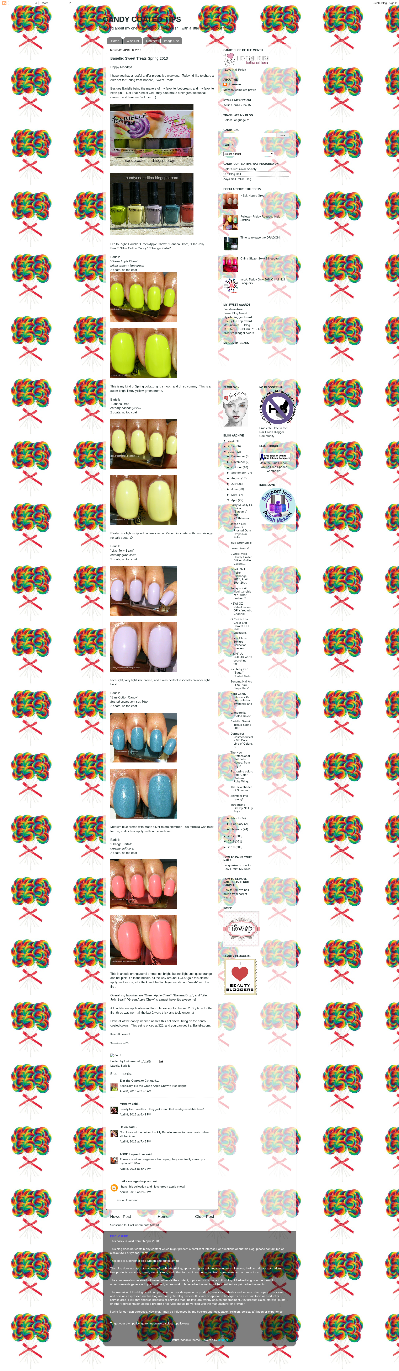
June (235, 489)
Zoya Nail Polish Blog (237, 179)
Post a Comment (127, 1200)
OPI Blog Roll (232, 174)
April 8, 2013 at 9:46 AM (135, 1091)
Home (115, 41)
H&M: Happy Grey (252, 195)
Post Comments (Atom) (143, 1225)
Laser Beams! (239, 548)
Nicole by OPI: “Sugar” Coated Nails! (240, 673)
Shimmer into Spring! (239, 797)
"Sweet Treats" (165, 80)
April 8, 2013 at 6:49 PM (135, 1114)
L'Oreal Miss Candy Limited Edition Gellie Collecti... (241, 559)
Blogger (223, 1339)
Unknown (130, 1061)
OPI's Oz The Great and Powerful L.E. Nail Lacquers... (240, 626)
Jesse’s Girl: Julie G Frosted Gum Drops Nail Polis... (240, 530)
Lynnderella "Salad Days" (240, 714)
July (234, 483)
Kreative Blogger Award (238, 332)
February (237, 823)
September (239, 472)
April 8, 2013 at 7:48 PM (135, 1141)
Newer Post (120, 1216)
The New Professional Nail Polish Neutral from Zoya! (240, 759)
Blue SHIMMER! (241, 542)
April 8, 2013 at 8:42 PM (135, 1168)
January (237, 829)
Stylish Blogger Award (237, 317)
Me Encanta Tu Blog (236, 325)
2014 (231, 446)
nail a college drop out (136, 1181)
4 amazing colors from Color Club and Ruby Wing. (241, 776)
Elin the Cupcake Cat (134, 1080)
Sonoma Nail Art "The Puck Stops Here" (241, 685)
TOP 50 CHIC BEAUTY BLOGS (244, 329)
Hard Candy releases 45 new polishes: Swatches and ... (241, 700)
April (234, 500)
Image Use (171, 41)
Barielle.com (201, 1025)
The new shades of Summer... (241, 789)
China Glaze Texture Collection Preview (238, 643)
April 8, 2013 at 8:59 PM (135, 1192)
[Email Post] (160, 1061)
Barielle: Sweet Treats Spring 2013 (240, 725)
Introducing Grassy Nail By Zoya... (241, 808)
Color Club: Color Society (239, 169)
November (238, 462)
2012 (231, 836)
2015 (231, 440)
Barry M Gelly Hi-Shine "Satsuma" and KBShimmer (241, 511)
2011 (231, 841)
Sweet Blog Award (235, 313)
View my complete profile (239, 89)
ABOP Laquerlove (132, 1154)
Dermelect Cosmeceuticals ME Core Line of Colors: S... (241, 740)
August (236, 478)
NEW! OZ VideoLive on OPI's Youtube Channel (241, 608)
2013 (231, 451)
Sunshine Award (234, 309)
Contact (151, 41)
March (235, 818)
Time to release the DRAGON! (260, 237)
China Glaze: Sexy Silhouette (259, 258)
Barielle (126, 1065)
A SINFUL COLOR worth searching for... (241, 658)
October (237, 467)
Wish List (133, 41)
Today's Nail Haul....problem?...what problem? (240, 593)
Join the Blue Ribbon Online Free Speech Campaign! (274, 466)
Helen (124, 1127)
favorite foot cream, (179, 88)
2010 (231, 847)
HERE (227, 897)
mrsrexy (125, 1103)
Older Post (204, 1216)
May (234, 494)
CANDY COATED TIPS (142, 19)
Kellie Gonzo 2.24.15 (237, 105)
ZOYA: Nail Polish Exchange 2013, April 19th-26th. (239, 576)
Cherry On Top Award (237, 321)
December (238, 456)
